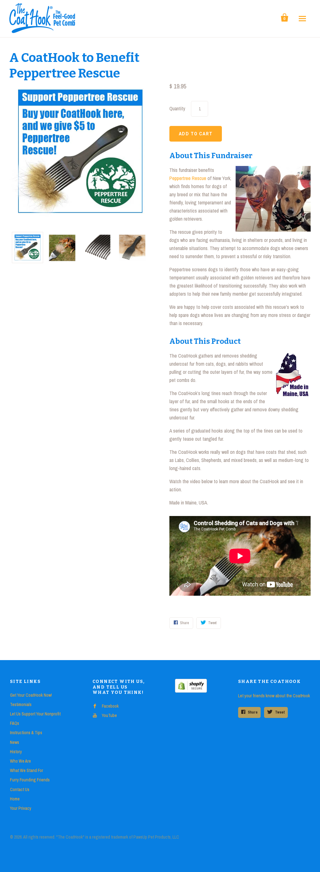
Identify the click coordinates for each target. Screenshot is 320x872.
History (16, 751)
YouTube (109, 715)
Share (253, 712)
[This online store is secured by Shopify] (191, 691)
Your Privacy (20, 808)
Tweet (280, 712)
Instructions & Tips (26, 732)
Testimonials (21, 704)
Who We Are (20, 761)
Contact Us (19, 789)
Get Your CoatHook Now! (31, 695)
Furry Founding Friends (30, 780)
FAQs (14, 723)
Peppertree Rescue (187, 178)
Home (15, 799)
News (14, 742)
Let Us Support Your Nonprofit (35, 714)
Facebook (110, 706)
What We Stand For (26, 770)
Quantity (177, 108)
